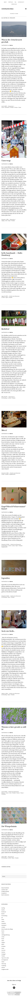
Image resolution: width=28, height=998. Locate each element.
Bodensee (3, 792)
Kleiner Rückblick (5, 887)
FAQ (15, 2)
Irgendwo (5, 578)
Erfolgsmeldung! (5, 891)
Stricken (16, 107)
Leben (6, 220)
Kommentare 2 (11, 396)
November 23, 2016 (5, 544)
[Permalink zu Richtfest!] (14, 325)
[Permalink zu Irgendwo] (14, 575)
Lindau (2, 474)
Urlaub (19, 107)
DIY (2, 917)
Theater (21, 792)
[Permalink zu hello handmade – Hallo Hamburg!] (14, 249)
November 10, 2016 (5, 596)
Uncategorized (4, 959)
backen (3, 909)
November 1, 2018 (4, 219)
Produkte (12, 107)
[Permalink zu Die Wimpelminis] (14, 823)
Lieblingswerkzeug (5, 934)
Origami (3, 942)
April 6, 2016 (3, 856)
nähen (2, 940)
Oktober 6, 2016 (4, 693)
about (5, 2)
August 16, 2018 (4, 296)
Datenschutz (21, 2)
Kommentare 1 (11, 106)
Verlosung (3, 963)
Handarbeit (7, 107)
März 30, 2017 (4, 396)
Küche (2, 931)
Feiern (2, 919)
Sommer (18, 792)
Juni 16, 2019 (4, 106)
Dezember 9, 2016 (4, 473)
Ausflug (2, 220)
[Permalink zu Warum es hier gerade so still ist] (14, 723)
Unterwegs (6, 161)
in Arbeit (3, 297)
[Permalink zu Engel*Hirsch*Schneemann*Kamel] (14, 503)
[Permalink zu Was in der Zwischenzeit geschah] (14, 36)
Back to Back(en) (5, 895)
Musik (2, 938)
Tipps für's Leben (5, 957)
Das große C (4, 893)
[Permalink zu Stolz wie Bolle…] (14, 628)
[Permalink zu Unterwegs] (14, 157)
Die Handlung (4, 398)
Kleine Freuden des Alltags (7, 929)
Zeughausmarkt (12, 474)
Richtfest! (5, 329)
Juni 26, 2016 (4, 791)
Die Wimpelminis (9, 826)
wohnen (3, 967)
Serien (2, 948)
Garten (2, 107)
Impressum (14, 4)
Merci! (4, 430)
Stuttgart (3, 954)
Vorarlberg (3, 794)
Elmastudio (17, 994)
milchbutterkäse (7, 9)
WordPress (18, 993)
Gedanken (3, 923)
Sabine (11, 45)
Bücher (2, 913)
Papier (9, 220)
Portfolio (10, 2)
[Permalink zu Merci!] (14, 427)
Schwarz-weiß (4, 889)
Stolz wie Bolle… (8, 631)
